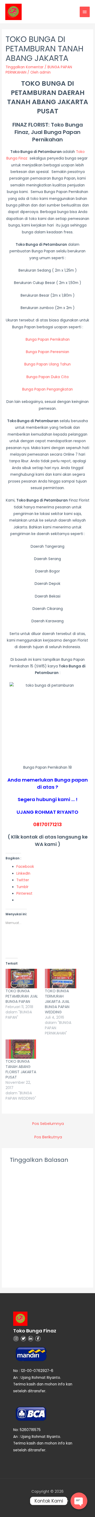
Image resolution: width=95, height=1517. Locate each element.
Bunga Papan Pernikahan (48, 339)
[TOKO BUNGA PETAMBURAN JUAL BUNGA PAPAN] (23, 978)
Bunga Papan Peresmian (47, 351)
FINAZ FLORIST (30, 124)
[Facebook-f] (38, 1338)
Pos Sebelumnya (48, 1123)
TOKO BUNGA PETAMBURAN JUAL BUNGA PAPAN (22, 996)
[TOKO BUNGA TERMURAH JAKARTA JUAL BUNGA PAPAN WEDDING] (62, 978)
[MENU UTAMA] (85, 12)
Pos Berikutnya (48, 1137)
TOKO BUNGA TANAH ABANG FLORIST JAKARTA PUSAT (21, 1069)
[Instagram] (16, 1338)
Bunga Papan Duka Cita (47, 376)
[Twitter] (23, 1338)
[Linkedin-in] (31, 1338)
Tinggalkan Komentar (25, 67)
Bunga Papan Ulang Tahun (47, 364)
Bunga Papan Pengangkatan (47, 389)
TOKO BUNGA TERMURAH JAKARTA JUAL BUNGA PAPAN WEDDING (57, 1001)
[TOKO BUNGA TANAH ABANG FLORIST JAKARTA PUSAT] (23, 1049)
